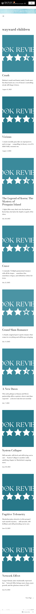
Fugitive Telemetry (13, 514)
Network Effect (11, 575)
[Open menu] (3, 16)
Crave (5, 265)
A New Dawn (10, 388)
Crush (5, 75)
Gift (31, 3)
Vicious (6, 136)
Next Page (30, 598)
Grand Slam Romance (15, 329)
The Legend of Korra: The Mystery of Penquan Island (17, 201)
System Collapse (12, 450)
